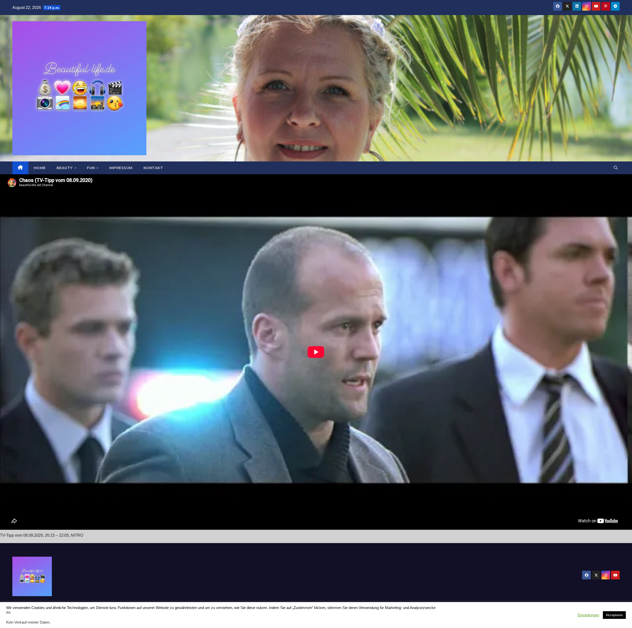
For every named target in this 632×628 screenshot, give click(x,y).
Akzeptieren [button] (614, 615)
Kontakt (153, 168)
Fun (91, 168)
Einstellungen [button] (588, 615)
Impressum (121, 168)
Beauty (65, 168)
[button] (616, 168)
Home (40, 168)
